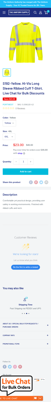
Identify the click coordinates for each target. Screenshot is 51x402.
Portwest (8, 104)
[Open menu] (4, 12)
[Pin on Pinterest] (36, 182)
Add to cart (25, 171)
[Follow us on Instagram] (15, 367)
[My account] (40, 12)
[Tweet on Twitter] (41, 182)
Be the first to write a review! (25, 267)
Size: (7, 131)
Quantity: (7, 161)
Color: (9, 118)
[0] (46, 12)
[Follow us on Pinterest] (20, 367)
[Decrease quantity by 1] (16, 161)
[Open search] (35, 12)
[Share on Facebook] (31, 182)
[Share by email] (46, 182)
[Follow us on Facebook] (5, 367)
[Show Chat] (35, 398)
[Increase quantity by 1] (30, 161)
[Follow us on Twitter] (10, 367)
